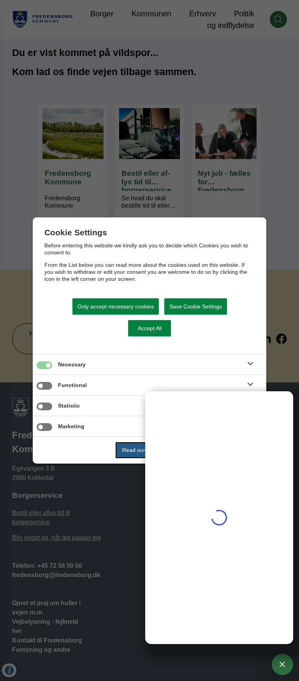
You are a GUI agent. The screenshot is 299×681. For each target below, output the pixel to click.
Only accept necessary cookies (115, 306)
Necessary (72, 364)
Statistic (69, 406)
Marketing (71, 426)
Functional (72, 385)
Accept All (150, 328)
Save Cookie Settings (195, 306)
